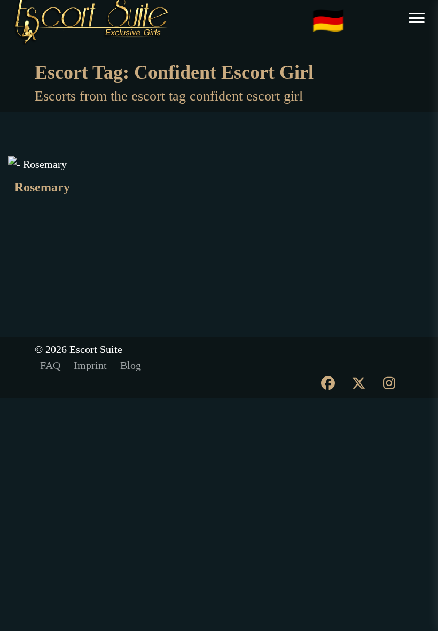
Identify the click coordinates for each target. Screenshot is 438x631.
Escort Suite (95, 349)
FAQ (50, 365)
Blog (130, 365)
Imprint (90, 365)
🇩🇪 (328, 21)
